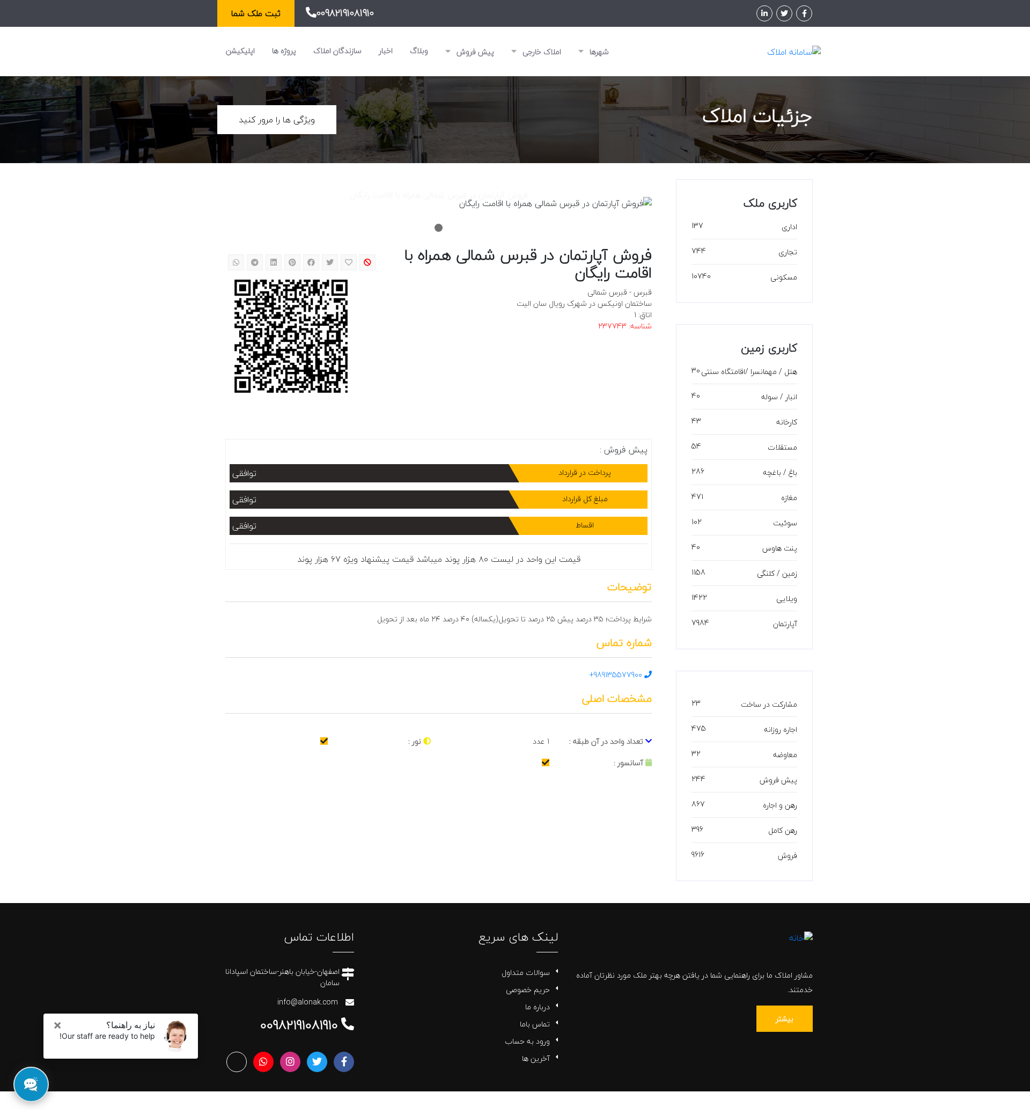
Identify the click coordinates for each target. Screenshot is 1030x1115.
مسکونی (783, 277)
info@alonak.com (307, 1002)
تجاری (787, 252)
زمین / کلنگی (777, 573)
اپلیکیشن (240, 50)
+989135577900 (617, 674)
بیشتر (784, 1018)
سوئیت (785, 523)
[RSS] (236, 1062)
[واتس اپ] (263, 1062)
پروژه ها (284, 50)
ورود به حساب (527, 1041)
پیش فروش (474, 51)
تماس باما (535, 1024)
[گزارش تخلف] (367, 262)
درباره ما (537, 1007)
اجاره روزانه (780, 729)
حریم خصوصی (528, 989)
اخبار (386, 50)
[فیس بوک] (804, 13)
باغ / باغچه (780, 472)
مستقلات (782, 447)
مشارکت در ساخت (769, 704)
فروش (787, 855)
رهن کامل (782, 830)
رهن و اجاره (780, 805)
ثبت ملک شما (256, 13)
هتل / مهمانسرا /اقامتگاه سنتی (749, 371)
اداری (789, 226)
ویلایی (786, 598)
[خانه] (801, 936)
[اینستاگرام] (290, 1062)
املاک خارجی (540, 51)
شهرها (598, 51)
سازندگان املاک (337, 50)
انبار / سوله (779, 397)
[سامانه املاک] (794, 50)
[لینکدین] (764, 13)
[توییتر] (784, 13)
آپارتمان (785, 623)
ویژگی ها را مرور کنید (277, 119)
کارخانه (786, 422)
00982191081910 (345, 13)
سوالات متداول (526, 972)
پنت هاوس (779, 548)
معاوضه (785, 754)
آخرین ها (536, 1058)
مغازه (789, 497)
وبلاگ (419, 50)
